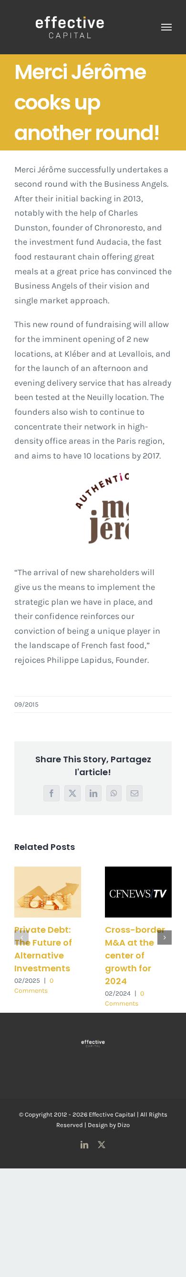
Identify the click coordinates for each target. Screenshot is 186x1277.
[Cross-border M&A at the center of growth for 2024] (138, 892)
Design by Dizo (109, 1124)
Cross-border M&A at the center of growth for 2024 (135, 955)
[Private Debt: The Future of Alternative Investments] (47, 892)
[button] (21, 937)
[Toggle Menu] (166, 27)
